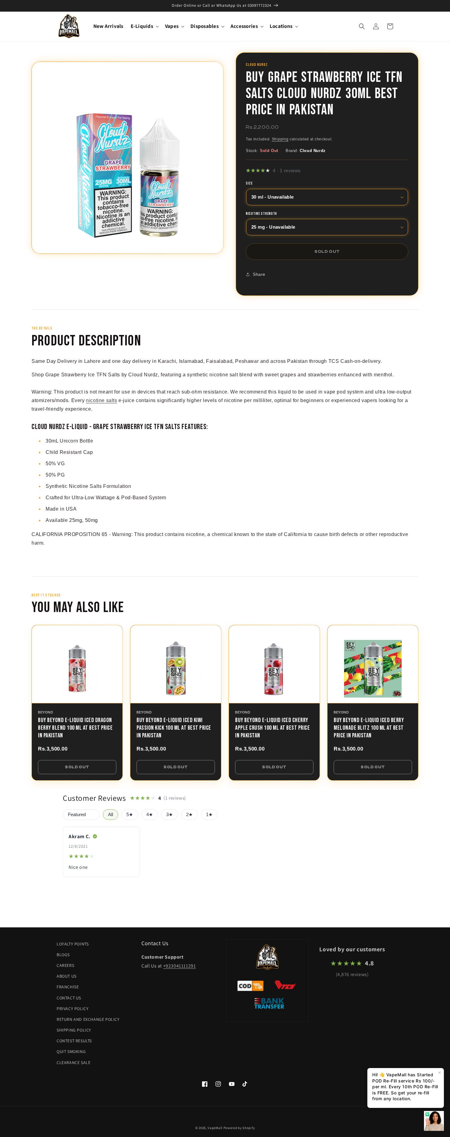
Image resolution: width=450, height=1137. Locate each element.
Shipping (280, 139)
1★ (209, 814)
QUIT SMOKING (71, 1051)
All (110, 814)
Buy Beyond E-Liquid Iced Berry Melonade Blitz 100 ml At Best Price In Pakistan (369, 728)
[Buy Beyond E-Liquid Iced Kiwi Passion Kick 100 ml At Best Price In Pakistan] (175, 664)
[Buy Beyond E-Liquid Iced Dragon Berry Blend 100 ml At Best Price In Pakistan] (77, 664)
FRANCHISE (68, 987)
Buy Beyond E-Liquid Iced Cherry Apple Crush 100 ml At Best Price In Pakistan (272, 728)
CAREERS (65, 965)
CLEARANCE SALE (73, 1062)
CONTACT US (69, 998)
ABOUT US (67, 976)
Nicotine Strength (261, 214)
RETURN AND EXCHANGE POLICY (88, 1019)
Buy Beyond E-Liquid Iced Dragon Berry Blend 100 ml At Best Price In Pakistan (75, 728)
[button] (144, 26)
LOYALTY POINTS (72, 944)
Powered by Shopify (239, 1128)
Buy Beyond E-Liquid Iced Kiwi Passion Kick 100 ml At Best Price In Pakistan (174, 728)
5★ (129, 814)
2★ (189, 814)
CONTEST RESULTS (74, 1041)
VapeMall (215, 1128)
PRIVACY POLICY (72, 1008)
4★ (149, 814)
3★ (169, 814)
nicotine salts (101, 400)
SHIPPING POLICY (74, 1030)
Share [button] (259, 274)
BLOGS (63, 954)
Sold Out (77, 767)
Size (249, 184)
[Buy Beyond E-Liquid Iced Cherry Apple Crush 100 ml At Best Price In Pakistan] (274, 664)
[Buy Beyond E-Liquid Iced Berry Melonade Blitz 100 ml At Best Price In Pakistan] (373, 664)
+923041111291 (179, 966)
